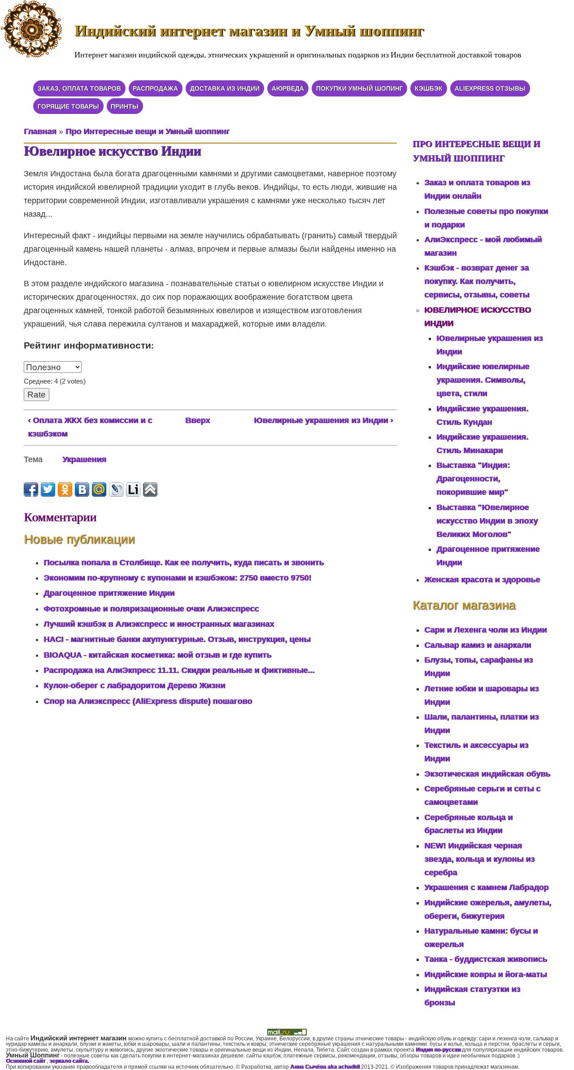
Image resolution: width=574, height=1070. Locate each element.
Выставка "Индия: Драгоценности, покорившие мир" (473, 479)
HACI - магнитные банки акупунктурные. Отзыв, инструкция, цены (176, 639)
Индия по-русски (438, 1050)
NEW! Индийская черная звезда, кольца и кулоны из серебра (479, 859)
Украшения (84, 459)
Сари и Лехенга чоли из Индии (485, 629)
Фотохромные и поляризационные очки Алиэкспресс (151, 608)
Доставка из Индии (225, 88)
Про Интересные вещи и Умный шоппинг (147, 131)
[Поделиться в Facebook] (31, 489)
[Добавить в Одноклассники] (65, 489)
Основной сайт (26, 1061)
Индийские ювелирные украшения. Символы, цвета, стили (482, 380)
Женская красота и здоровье (482, 579)
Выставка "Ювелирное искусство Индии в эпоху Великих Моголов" (487, 521)
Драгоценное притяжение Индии (108, 593)
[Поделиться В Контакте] (82, 489)
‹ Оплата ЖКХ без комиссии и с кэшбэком (90, 427)
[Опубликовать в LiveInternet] (133, 489)
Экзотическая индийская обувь (487, 773)
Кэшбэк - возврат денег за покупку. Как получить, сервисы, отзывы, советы (476, 281)
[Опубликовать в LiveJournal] (116, 489)
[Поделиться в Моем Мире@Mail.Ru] (99, 489)
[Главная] (37, 35)
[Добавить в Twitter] (48, 489)
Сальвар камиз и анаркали (477, 645)
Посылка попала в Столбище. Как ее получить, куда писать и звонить (183, 562)
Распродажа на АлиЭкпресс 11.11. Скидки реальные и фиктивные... (178, 670)
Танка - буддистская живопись (485, 959)
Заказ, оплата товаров (79, 88)
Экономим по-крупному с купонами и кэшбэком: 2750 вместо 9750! (177, 577)
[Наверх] (150, 489)
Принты (125, 106)
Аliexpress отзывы (490, 88)
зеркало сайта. (69, 1061)
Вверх (197, 420)
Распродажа (155, 88)
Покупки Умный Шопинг (359, 88)
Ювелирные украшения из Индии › (323, 420)
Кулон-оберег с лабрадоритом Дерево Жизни (134, 685)
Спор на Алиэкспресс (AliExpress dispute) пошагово (147, 701)
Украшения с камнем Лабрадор (486, 887)
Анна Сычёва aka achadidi (325, 1067)
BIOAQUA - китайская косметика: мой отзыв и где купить (157, 655)
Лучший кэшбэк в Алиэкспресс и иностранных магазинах (158, 624)
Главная (40, 131)
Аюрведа (288, 88)
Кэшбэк (429, 88)
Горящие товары (68, 106)
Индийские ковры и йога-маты (485, 974)
